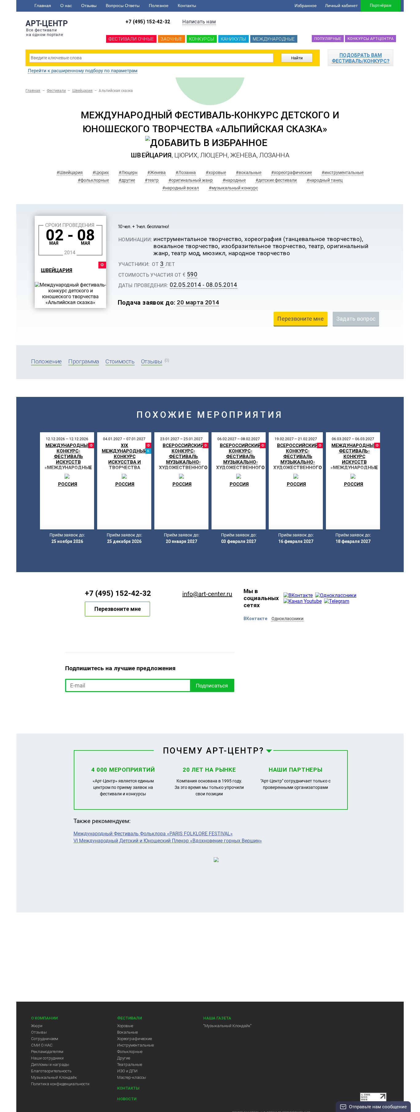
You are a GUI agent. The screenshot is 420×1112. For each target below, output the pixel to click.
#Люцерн (128, 172)
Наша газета (217, 1018)
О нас (66, 5)
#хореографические (291, 172)
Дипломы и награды (50, 1064)
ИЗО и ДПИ (127, 1071)
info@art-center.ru (207, 594)
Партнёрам (380, 5)
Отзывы (89, 5)
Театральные (129, 1064)
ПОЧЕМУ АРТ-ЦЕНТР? (213, 751)
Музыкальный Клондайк (54, 1077)
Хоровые (125, 1025)
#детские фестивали (276, 180)
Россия (67, 484)
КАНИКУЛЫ (233, 39)
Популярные (327, 39)
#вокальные (248, 172)
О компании (44, 1018)
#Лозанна (186, 172)
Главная (42, 5)
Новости (127, 1099)
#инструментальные (342, 172)
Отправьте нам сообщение (378, 1107)
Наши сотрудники (47, 1058)
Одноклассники (287, 618)
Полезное (158, 5)
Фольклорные (129, 1051)
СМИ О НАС (42, 1045)
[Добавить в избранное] (206, 143)
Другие (123, 1058)
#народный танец (325, 180)
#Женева (156, 172)
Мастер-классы (131, 1077)
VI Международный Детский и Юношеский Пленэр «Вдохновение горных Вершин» (167, 841)
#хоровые (216, 172)
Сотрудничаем (44, 1038)
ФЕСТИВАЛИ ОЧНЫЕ (131, 39)
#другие (127, 180)
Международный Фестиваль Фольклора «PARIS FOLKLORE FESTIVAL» (153, 834)
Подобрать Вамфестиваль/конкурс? (361, 58)
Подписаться (212, 686)
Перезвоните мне (117, 609)
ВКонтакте (255, 618)
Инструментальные (135, 1045)
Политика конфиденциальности (60, 1084)
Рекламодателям (47, 1051)
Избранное (306, 5)
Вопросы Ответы (123, 5)
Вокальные (127, 1032)
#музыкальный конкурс (233, 187)
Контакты (187, 5)
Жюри (36, 1025)
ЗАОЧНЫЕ (171, 39)
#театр (152, 180)
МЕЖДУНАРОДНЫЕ (274, 39)
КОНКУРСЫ (201, 39)
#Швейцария (70, 172)
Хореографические (134, 1038)
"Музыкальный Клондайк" (227, 1025)
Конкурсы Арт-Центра (370, 39)
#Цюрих (101, 172)
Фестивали (56, 91)
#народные (234, 180)
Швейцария (82, 91)
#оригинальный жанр (190, 180)
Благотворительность (51, 1071)
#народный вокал (180, 187)
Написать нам (199, 22)
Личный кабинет (341, 5)
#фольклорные (93, 180)
